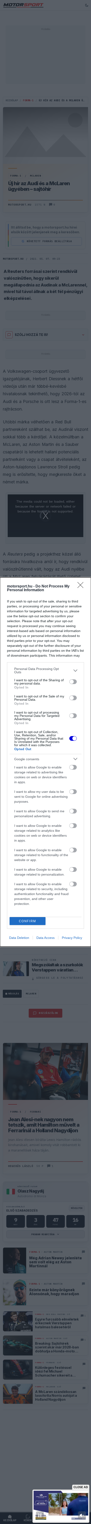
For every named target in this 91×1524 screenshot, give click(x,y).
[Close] (81, 586)
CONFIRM (27, 921)
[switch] (73, 681)
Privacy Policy (72, 938)
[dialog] (45, 762)
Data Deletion (19, 938)
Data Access (45, 938)
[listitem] (45, 670)
